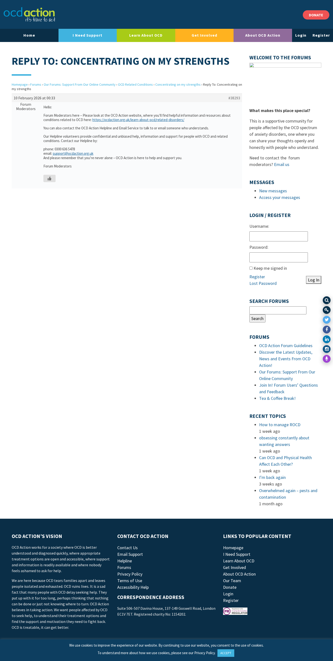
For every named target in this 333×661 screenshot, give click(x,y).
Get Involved (204, 35)
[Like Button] (49, 178)
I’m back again (272, 477)
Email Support (130, 554)
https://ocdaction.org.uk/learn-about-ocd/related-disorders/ (138, 119)
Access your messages (279, 197)
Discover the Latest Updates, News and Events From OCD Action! (285, 358)
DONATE (316, 14)
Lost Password (263, 283)
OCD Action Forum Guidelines (286, 345)
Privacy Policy (129, 574)
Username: (259, 226)
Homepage (20, 84)
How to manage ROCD (279, 424)
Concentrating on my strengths (178, 84)
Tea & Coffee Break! (277, 398)
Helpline (124, 561)
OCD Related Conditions (135, 84)
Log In (313, 280)
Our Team (232, 580)
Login (300, 35)
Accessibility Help (133, 587)
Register (321, 35)
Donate (229, 587)
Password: (258, 247)
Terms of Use (129, 580)
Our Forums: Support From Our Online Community (80, 84)
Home (29, 35)
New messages (273, 191)
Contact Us (127, 547)
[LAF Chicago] (30, 14)
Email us (281, 164)
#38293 (234, 98)
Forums (35, 84)
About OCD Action (262, 35)
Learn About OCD (146, 35)
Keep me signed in (270, 268)
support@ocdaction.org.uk (73, 153)
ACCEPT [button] (225, 653)
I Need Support (87, 35)
